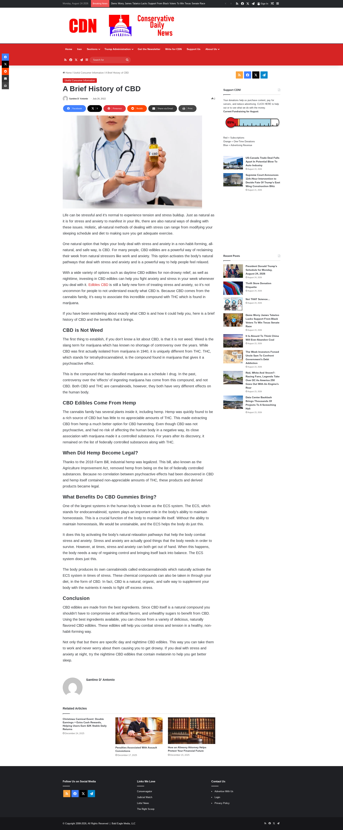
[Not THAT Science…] (233, 304)
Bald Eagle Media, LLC (123, 823)
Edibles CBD (98, 285)
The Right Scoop (145, 809)
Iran (79, 49)
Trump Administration (118, 49)
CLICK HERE (264, 104)
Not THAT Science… (258, 299)
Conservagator (144, 791)
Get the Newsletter (149, 49)
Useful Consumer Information (88, 72)
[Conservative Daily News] (123, 25)
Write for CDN (173, 49)
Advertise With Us (224, 791)
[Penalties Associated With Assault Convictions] (139, 730)
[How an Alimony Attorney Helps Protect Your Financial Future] (191, 730)
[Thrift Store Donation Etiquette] (233, 288)
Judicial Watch (144, 797)
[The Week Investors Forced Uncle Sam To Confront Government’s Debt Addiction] (233, 356)
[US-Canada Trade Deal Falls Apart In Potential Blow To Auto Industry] (233, 162)
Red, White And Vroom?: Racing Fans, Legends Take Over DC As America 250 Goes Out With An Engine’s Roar (263, 380)
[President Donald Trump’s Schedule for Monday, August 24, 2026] (233, 271)
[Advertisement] (251, 222)
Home (68, 49)
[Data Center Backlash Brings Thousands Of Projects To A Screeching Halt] (233, 402)
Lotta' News (143, 803)
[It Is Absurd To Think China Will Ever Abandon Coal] (233, 341)
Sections (92, 49)
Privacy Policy (222, 803)
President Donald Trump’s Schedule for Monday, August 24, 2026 (261, 270)
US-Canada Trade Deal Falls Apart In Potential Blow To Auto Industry (262, 161)
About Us (211, 49)
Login (217, 797)
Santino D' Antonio (78, 98)
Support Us (193, 49)
